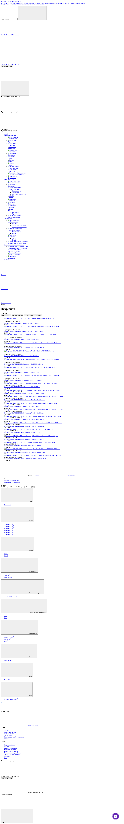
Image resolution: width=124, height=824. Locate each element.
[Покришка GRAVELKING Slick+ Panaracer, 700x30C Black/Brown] (63, 449)
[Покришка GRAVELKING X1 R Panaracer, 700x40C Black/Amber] (63, 410)
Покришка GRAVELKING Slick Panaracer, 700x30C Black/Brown (24, 439)
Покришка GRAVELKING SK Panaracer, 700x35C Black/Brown (23, 380)
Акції (6, 134)
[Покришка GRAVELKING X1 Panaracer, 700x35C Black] (63, 351)
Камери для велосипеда (19, 225)
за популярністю (6, 315)
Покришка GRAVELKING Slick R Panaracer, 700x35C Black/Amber (25, 458)
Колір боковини (33, 571)
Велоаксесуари (9, 179)
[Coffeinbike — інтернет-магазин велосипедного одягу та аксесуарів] (5, 710)
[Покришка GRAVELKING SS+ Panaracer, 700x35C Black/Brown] (63, 343)
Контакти (80, 3)
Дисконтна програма (12, 3)
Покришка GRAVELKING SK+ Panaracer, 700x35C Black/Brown (24, 393)
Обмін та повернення (37, 3)
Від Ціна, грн (5, 487)
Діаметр (31, 550)
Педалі (14, 240)
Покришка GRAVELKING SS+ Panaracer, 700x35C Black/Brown (24, 347)
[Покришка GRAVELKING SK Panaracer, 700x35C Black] (63, 367)
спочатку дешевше (17, 315)
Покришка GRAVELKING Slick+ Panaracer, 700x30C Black (22, 445)
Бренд (30, 501)
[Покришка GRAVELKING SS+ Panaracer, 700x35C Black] (63, 335)
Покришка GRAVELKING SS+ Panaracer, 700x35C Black (21, 339)
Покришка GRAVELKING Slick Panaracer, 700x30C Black (22, 432)
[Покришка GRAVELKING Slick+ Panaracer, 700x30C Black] (63, 442)
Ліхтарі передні (16, 191)
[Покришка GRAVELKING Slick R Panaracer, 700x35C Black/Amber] (63, 455)
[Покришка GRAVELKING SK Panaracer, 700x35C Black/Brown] (63, 375)
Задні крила (15, 212)
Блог (84, 3)
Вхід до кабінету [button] (9, 745)
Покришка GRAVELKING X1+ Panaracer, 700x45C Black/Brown (24, 419)
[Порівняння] (15, 88)
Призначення (32, 657)
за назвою (38, 315)
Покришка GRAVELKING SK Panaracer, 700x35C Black (21, 372)
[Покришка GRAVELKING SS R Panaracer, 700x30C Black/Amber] (63, 423)
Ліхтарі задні (16, 192)
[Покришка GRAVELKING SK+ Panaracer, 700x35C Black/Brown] (63, 390)
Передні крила (16, 214)
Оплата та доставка (25, 3)
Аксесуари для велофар (19, 194)
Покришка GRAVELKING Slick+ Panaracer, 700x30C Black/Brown (24, 452)
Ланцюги (14, 238)
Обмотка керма (16, 232)
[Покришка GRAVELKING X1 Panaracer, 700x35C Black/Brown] (63, 359)
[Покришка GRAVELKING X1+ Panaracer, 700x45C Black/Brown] (63, 416)
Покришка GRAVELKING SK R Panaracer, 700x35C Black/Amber (24, 400)
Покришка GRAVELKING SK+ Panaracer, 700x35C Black (22, 387)
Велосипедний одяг (10, 135)
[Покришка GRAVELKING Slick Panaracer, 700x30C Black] (63, 429)
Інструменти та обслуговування (14, 245)
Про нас (3, 3)
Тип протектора (33, 633)
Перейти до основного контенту (11, 1)
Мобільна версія (33, 726)
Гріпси (14, 233)
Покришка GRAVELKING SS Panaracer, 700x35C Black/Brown (23, 331)
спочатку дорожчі (29, 315)
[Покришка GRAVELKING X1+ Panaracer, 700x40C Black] (63, 403)
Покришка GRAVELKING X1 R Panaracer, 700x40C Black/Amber (24, 413)
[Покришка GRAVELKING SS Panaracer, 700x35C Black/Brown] (63, 326)
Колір (30, 676)
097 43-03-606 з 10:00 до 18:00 (10, 35)
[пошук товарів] (32, 13)
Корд (30, 695)
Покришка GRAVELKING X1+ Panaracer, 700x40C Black (22, 406)
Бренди (6, 259)
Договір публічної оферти (69, 3)
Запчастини (8, 218)
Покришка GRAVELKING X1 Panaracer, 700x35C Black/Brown (23, 364)
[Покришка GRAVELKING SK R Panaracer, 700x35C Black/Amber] (63, 397)
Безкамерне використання (36, 593)
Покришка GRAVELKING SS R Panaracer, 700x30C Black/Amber (24, 426)
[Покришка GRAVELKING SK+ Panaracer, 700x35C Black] (63, 383)
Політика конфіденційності (52, 3)
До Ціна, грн (20, 487)
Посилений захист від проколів (37, 612)
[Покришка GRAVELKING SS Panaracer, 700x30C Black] (63, 318)
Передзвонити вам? (6, 66)
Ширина (31, 520)
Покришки (15, 223)
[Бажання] (62, 104)
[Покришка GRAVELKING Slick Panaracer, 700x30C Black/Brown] (63, 436)
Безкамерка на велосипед (19, 227)
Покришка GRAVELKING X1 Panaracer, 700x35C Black (21, 356)
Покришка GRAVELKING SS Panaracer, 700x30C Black (21, 323)
